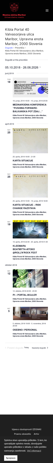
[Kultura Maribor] (14, 10)
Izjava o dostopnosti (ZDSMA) (26, 429)
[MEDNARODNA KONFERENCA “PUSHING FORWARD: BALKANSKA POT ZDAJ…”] (30, 87)
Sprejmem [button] (10, 458)
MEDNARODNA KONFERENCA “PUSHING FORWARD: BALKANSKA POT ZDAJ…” (29, 108)
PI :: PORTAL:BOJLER (25, 294)
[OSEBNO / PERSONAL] (30, 313)
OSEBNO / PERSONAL (25, 329)
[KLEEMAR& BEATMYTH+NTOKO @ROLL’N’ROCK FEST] (30, 229)
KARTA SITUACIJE (23, 160)
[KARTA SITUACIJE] (30, 140)
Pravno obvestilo (22, 434)
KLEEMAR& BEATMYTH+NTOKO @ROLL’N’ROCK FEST (25, 249)
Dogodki (9, 48)
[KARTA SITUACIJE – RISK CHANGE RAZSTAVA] (30, 184)
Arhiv (36, 434)
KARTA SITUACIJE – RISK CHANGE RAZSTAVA (27, 206)
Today (26, 347)
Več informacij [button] (34, 451)
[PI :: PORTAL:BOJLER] (30, 278)
